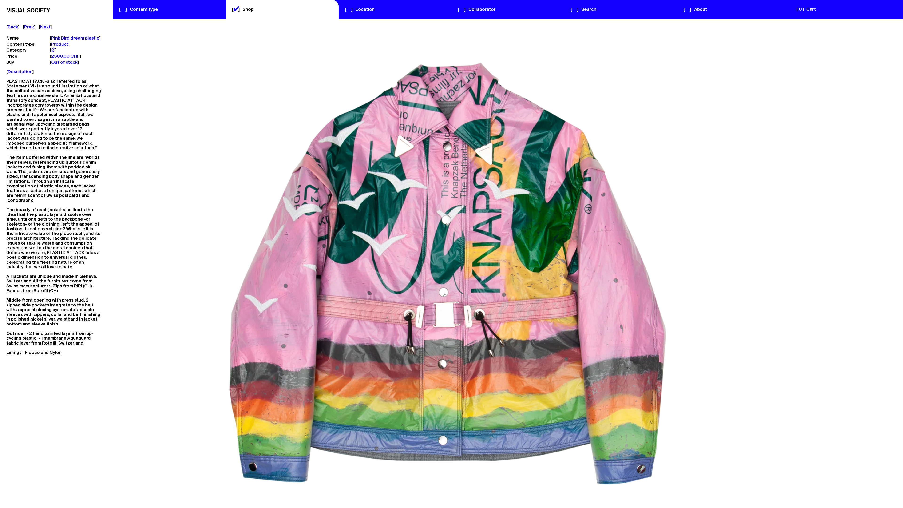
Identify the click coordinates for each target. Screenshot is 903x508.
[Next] (677, 263)
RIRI (78, 286)
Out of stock (64, 62)
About (695, 9)
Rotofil (41, 291)
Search (583, 9)
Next (45, 27)
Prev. (29, 27)
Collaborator (476, 9)
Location (360, 9)
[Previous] (226, 263)
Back (13, 27)
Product (59, 44)
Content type (138, 9)
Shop (242, 9)
